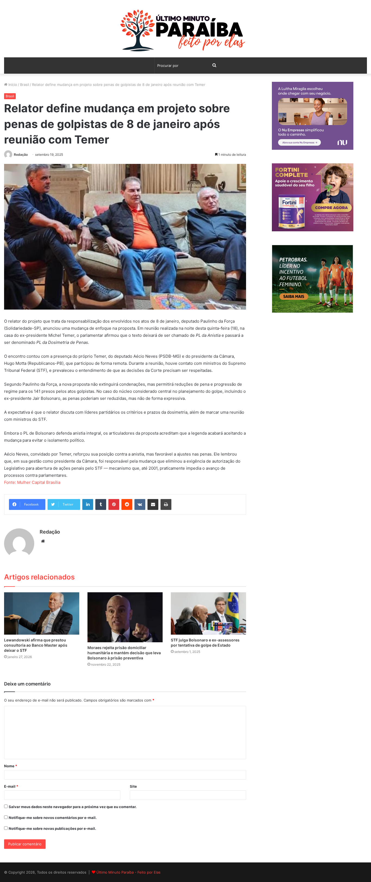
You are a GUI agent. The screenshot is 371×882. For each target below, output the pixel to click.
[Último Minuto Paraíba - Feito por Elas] (185, 31)
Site (133, 786)
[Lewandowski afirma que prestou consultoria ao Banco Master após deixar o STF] (41, 613)
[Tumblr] (100, 504)
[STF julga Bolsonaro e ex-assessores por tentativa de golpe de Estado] (208, 613)
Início (12, 84)
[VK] (139, 504)
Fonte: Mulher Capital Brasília (32, 482)
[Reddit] (126, 504)
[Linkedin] (87, 504)
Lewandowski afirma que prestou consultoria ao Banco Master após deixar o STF (35, 645)
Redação (21, 154)
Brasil (24, 84)
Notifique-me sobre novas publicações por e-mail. (52, 828)
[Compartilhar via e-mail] (152, 504)
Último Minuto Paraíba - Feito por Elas (128, 872)
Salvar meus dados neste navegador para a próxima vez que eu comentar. (73, 807)
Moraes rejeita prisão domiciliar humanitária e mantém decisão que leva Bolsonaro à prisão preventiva (124, 652)
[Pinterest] (113, 504)
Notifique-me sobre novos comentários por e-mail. (53, 817)
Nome (10, 766)
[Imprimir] (166, 504)
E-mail (11, 786)
